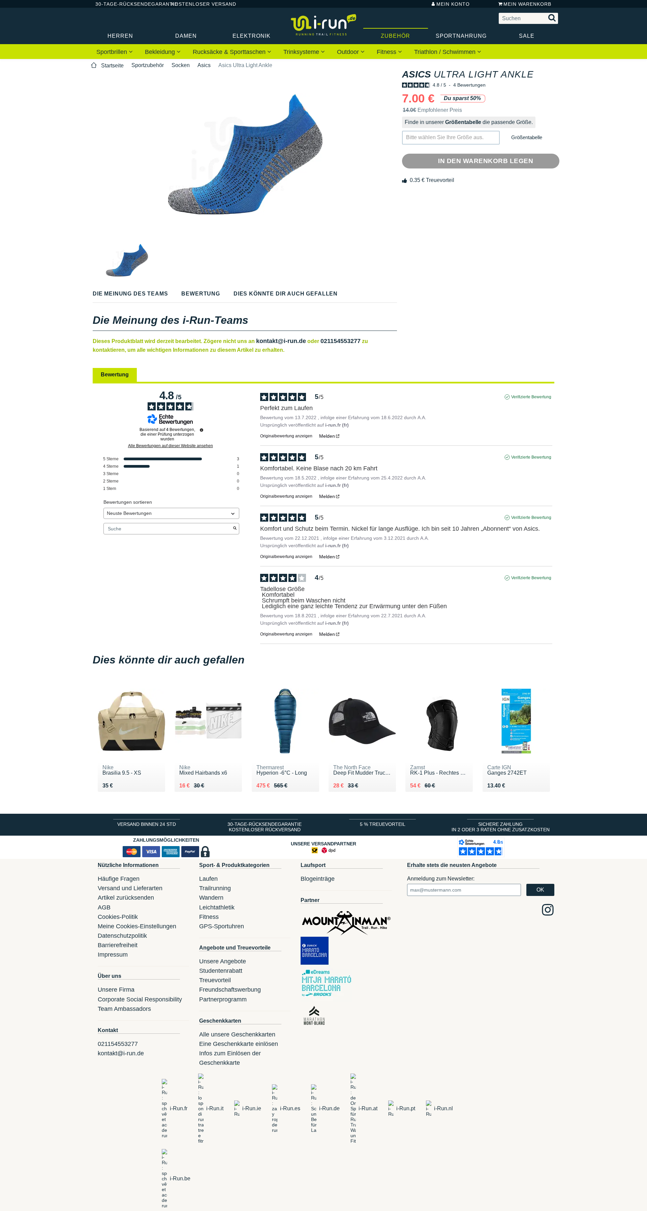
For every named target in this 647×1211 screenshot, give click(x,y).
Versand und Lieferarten (130, 888)
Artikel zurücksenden (126, 897)
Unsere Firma (116, 989)
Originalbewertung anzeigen (286, 436)
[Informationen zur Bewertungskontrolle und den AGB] (201, 430)
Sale (526, 36)
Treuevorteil (215, 980)
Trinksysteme (302, 52)
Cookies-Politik (118, 916)
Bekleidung (161, 52)
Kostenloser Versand (198, 4)
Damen (186, 36)
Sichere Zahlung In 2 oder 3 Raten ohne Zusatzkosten (501, 826)
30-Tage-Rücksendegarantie (127, 4)
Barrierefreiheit (117, 945)
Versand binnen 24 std (146, 824)
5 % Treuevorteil (382, 824)
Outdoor (349, 52)
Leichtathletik (217, 907)
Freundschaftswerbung (230, 989)
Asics (204, 65)
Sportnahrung (461, 36)
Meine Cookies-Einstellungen (137, 926)
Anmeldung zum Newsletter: (440, 878)
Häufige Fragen (119, 878)
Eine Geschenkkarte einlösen (238, 1044)
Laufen (208, 878)
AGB (104, 907)
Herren (120, 36)
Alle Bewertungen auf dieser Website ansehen (170, 445)
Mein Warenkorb (527, 4)
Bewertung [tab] (115, 374)
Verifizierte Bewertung (531, 397)
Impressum (113, 954)
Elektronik (252, 36)
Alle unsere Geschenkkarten (237, 1034)
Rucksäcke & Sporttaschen (230, 52)
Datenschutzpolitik (122, 935)
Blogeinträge (318, 878)
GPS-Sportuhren (221, 926)
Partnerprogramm (223, 999)
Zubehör (395, 36)
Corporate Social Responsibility (140, 999)
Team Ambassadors (124, 1008)
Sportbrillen (112, 52)
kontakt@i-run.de (281, 341)
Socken (181, 65)
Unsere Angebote (222, 961)
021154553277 (340, 341)
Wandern (211, 897)
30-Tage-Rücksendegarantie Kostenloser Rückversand (264, 826)
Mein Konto (453, 4)
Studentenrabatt (220, 970)
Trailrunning (215, 888)
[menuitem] (114, 51)
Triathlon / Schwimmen (445, 52)
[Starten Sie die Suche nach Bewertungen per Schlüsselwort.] (235, 528)
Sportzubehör (147, 65)
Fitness (387, 52)
